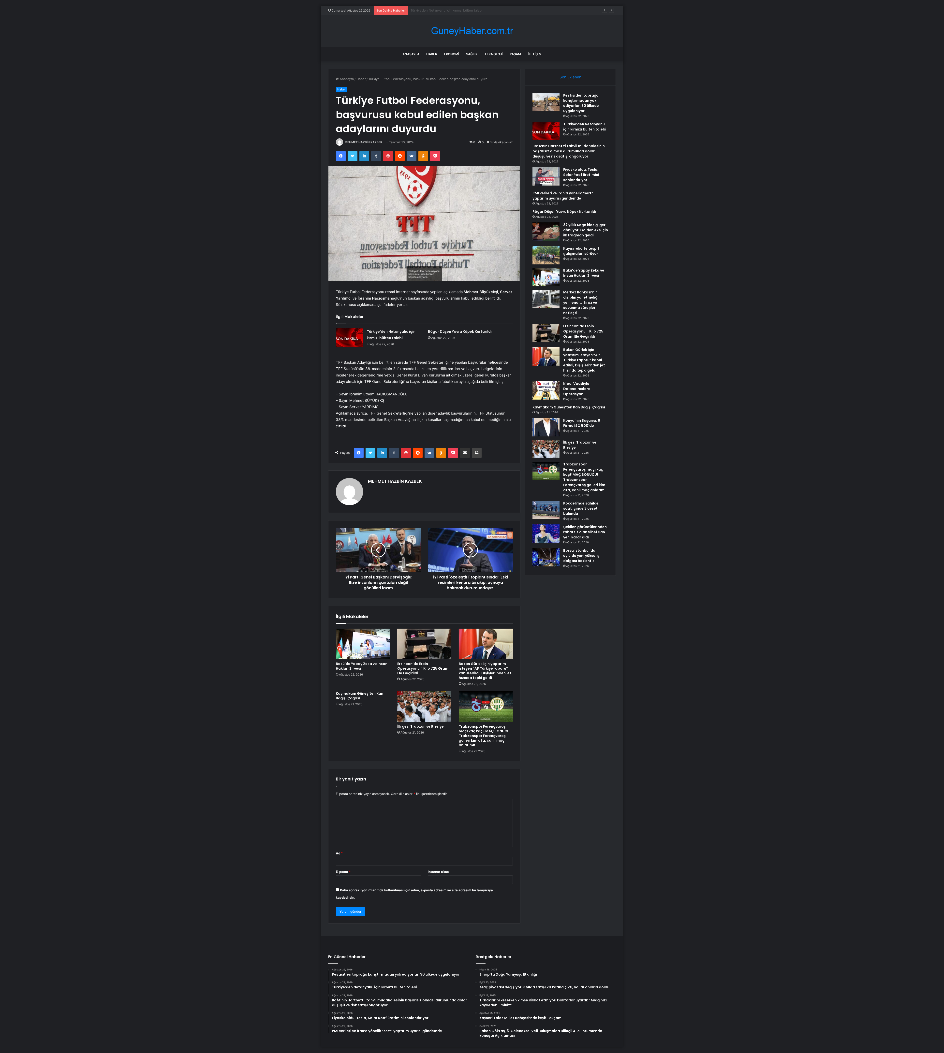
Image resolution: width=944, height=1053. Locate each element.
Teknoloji (494, 54)
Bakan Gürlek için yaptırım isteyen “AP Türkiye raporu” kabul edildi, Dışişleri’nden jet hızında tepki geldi (485, 670)
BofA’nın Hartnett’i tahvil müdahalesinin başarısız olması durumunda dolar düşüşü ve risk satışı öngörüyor (491, 10)
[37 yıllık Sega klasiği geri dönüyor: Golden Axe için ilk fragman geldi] (546, 231)
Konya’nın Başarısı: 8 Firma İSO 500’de (581, 423)
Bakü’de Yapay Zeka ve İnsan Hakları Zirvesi (361, 666)
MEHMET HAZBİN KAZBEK (363, 142)
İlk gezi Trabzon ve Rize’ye (420, 726)
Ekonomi (451, 54)
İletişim (535, 54)
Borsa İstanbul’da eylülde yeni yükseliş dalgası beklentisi (581, 555)
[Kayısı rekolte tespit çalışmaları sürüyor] (546, 255)
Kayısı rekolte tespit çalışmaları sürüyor (581, 251)
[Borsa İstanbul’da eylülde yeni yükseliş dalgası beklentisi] (546, 557)
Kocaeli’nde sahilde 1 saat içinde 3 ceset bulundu (582, 508)
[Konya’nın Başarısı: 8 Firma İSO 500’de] (546, 427)
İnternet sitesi (439, 872)
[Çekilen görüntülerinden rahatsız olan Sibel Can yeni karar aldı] (546, 533)
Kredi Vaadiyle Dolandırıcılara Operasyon (576, 388)
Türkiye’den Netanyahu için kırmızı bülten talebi (584, 127)
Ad (339, 853)
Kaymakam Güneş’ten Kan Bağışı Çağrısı (359, 696)
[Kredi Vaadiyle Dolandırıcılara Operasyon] (546, 390)
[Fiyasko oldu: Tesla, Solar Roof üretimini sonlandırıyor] (546, 176)
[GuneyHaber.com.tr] (472, 31)
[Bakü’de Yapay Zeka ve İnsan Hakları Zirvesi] (363, 644)
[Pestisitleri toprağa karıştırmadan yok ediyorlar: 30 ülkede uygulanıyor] (546, 102)
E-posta (343, 872)
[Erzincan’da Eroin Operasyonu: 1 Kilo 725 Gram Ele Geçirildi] (424, 644)
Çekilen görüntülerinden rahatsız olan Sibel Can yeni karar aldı (585, 532)
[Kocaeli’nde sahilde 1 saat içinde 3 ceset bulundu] (546, 510)
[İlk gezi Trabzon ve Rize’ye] (424, 706)
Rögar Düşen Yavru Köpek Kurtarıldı (460, 331)
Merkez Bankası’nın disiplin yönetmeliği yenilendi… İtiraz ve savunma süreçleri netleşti (580, 302)
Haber (431, 54)
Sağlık (472, 54)
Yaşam (515, 54)
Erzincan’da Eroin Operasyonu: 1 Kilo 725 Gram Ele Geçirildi (422, 668)
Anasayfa (410, 54)
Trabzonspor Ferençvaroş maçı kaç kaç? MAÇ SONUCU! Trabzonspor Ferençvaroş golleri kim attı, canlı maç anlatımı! (485, 736)
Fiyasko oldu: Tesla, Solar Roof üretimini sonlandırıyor (581, 174)
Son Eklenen (570, 77)
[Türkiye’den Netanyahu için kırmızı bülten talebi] (349, 337)
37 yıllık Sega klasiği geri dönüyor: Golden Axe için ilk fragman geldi (585, 230)
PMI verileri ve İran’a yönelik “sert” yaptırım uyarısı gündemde (562, 196)
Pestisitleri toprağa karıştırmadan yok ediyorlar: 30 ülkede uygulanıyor (581, 103)
